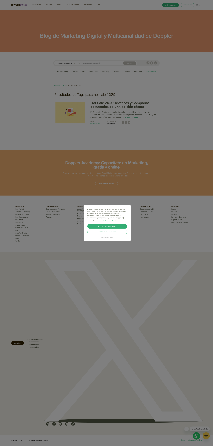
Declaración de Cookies (110, 221)
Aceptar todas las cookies (107, 226)
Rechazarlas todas (107, 237)
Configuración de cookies (107, 232)
